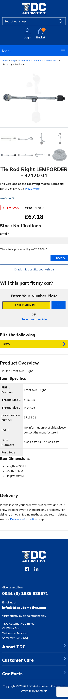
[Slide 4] (8, 155)
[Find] (61, 21)
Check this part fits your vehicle (34, 269)
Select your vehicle (34, 319)
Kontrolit (41, 691)
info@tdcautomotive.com (24, 607)
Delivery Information (23, 519)
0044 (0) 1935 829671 (25, 593)
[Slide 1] (25, 138)
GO (58, 305)
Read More (32, 188)
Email (3, 233)
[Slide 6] (42, 155)
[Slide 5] (25, 155)
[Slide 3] (59, 138)
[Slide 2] (42, 138)
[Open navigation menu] (63, 50)
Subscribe (59, 258)
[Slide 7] (59, 155)
